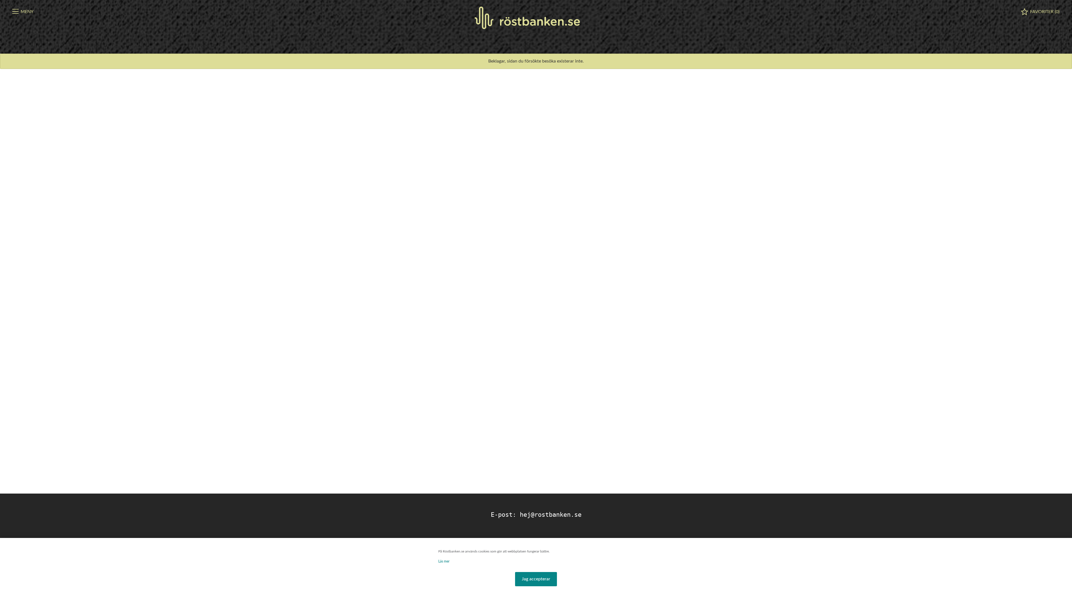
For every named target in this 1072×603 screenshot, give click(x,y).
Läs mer (443, 561)
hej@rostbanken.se (551, 514)
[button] (536, 579)
